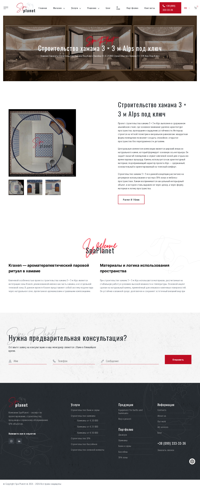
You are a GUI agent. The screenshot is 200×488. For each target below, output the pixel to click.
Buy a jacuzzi (124, 418)
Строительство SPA (80, 438)
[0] (195, 8)
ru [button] (185, 8)
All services (163, 427)
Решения (91, 8)
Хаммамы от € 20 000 (87, 420)
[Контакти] (192, 461)
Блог (108, 8)
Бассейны (123, 451)
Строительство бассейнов (84, 444)
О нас (118, 7)
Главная (43, 8)
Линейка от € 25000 (103, 55)
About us (162, 415)
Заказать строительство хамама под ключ (70, 55)
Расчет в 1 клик (131, 199)
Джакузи (122, 434)
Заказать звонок (166, 450)
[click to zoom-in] (53, 143)
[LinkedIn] (19, 441)
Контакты (150, 8)
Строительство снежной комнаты (87, 449)
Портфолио (132, 8)
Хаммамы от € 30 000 (87, 432)
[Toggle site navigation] (6, 8)
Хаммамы (123, 440)
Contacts (162, 410)
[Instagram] (11, 441)
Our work (162, 421)
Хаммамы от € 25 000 (87, 426)
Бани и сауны (124, 446)
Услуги (74, 8)
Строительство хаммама (83, 415)
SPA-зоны (123, 457)
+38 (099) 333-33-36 (169, 7)
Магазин (57, 8)
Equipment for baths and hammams (130, 411)
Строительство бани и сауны (85, 410)
